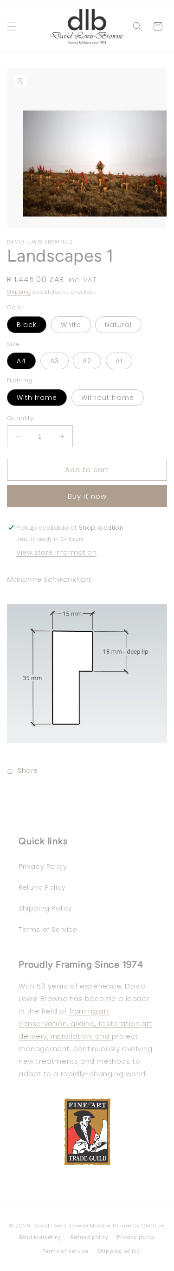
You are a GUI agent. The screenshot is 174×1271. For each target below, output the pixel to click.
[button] (11, 26)
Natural (118, 324)
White (71, 324)
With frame (37, 397)
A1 (119, 361)
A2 (87, 361)
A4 (21, 361)
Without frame (107, 397)
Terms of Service (48, 929)
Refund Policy (42, 887)
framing (83, 1011)
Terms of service (65, 1251)
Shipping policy (118, 1251)
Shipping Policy (45, 908)
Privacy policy (136, 1237)
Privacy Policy (43, 866)
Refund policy (89, 1237)
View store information (56, 552)
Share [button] (28, 770)
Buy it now (87, 496)
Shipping (19, 292)
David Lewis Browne (60, 1225)
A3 (54, 361)
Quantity (20, 418)
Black (27, 324)
